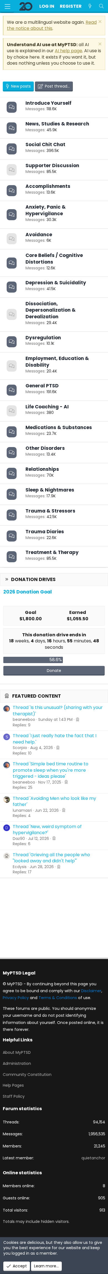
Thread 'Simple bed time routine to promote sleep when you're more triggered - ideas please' (50, 770)
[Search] (101, 6)
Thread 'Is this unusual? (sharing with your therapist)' (58, 710)
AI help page (68, 51)
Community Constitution (27, 1074)
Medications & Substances (58, 427)
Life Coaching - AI (47, 406)
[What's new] (90, 6)
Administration (17, 1063)
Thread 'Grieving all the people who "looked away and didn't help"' (51, 858)
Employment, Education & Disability (57, 361)
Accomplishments (47, 186)
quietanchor (93, 1158)
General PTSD (42, 385)
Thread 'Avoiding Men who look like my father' (54, 801)
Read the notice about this (52, 25)
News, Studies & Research (57, 123)
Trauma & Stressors (50, 511)
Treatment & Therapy (52, 552)
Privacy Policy (16, 997)
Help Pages (13, 1085)
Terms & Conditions (57, 997)
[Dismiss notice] (99, 22)
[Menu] (7, 6)
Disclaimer (91, 991)
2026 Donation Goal (27, 592)
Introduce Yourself (48, 103)
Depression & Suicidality (55, 282)
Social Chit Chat (45, 144)
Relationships (42, 469)
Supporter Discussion (52, 165)
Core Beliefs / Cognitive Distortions (54, 258)
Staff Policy (14, 1096)
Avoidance (38, 234)
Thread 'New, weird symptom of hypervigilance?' (47, 829)
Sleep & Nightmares (49, 490)
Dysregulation (43, 337)
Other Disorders (45, 448)
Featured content (36, 696)
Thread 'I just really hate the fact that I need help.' (54, 738)
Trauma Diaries (44, 531)
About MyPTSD (17, 1052)
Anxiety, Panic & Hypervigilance (45, 210)
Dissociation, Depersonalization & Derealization (50, 310)
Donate (54, 670)
